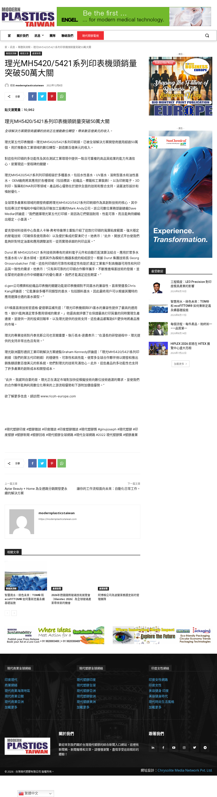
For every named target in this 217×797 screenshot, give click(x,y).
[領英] (153, 747)
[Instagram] (184, 747)
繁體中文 (31, 793)
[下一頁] (14, 613)
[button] (207, 35)
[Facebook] (32, 96)
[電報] (205, 747)
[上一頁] (7, 613)
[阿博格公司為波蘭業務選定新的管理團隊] (119, 575)
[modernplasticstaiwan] (7, 85)
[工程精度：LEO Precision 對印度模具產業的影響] (158, 286)
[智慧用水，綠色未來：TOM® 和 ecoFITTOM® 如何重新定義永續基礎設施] (26, 575)
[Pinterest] (52, 96)
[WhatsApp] (61, 96)
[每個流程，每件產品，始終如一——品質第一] (158, 328)
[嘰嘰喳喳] (42, 96)
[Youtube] (174, 747)
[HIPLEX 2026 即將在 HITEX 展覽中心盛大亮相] (158, 348)
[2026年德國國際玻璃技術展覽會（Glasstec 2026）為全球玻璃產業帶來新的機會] (72, 575)
